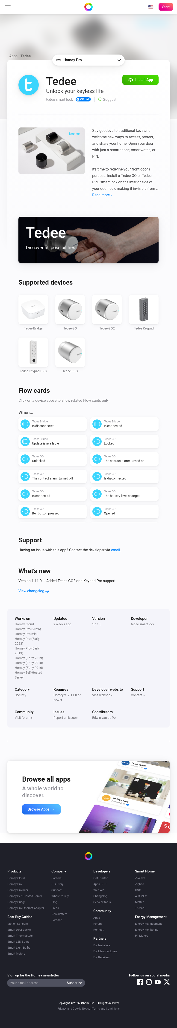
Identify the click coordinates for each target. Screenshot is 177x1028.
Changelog (100, 896)
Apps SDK (99, 884)
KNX (138, 890)
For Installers (101, 945)
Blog (54, 902)
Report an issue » (65, 717)
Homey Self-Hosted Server (24, 896)
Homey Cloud (16, 878)
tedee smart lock (142, 624)
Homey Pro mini (17, 890)
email (115, 550)
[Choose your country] (151, 7)
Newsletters (59, 914)
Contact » (138, 695)
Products (14, 871)
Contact (56, 920)
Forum (97, 923)
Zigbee (139, 884)
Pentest (98, 929)
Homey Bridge (16, 902)
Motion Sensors (17, 923)
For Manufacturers (105, 951)
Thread (139, 908)
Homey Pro (14, 884)
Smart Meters (16, 953)
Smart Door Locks (19, 929)
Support (56, 890)
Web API (99, 890)
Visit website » (102, 695)
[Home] (88, 7)
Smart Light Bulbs (18, 947)
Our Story (57, 884)
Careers (56, 878)
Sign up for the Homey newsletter (33, 975)
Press (55, 908)
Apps (13, 56)
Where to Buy (60, 896)
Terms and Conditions (106, 1008)
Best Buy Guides (19, 917)
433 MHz (141, 896)
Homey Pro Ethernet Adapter (25, 908)
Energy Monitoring (146, 929)
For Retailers (101, 957)
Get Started (100, 878)
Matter (139, 902)
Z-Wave (140, 878)
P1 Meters (141, 935)
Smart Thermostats (20, 935)
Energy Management (148, 923)
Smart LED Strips (18, 941)
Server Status (102, 902)
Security (20, 695)
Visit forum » (24, 717)
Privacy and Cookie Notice (73, 1008)
